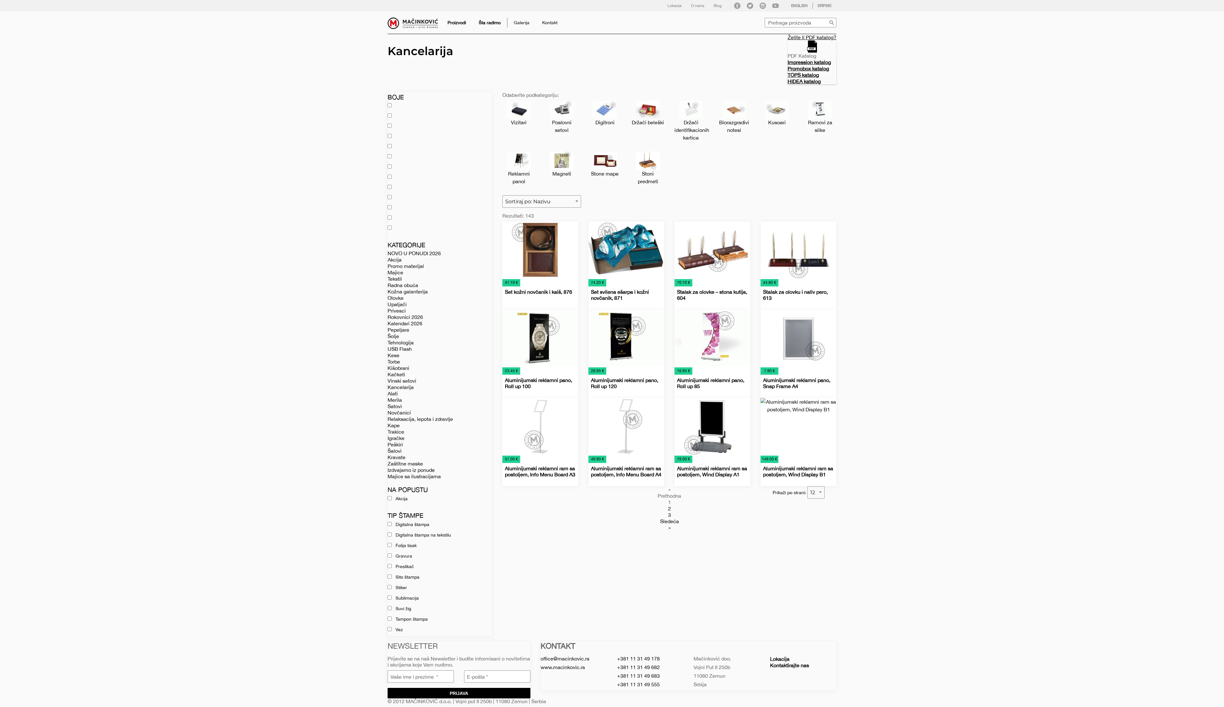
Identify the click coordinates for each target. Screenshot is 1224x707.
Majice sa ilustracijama (414, 476)
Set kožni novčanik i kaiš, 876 (538, 292)
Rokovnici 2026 (405, 317)
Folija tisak (406, 545)
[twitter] (750, 6)
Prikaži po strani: (790, 492)
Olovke (396, 298)
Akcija (395, 260)
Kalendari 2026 (405, 323)
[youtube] (775, 6)
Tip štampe (405, 515)
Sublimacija (407, 598)
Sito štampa (407, 577)
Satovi (395, 406)
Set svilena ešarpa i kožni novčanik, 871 (620, 295)
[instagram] (763, 6)
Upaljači (397, 304)
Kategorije (406, 245)
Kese (393, 355)
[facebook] (737, 6)
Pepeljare (398, 330)
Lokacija (780, 659)
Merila (395, 400)
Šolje (393, 336)
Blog (718, 6)
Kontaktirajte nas (789, 665)
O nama (697, 6)
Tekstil (395, 279)
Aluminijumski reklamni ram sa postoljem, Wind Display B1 (798, 471)
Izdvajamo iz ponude (411, 470)
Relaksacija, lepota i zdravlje (420, 419)
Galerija (521, 22)
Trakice (396, 432)
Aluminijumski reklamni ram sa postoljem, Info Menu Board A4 (626, 471)
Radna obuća (403, 285)
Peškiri (395, 444)
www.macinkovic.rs (563, 667)
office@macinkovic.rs (565, 658)
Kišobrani (398, 368)
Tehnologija (401, 342)
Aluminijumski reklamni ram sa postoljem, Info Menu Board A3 (540, 471)
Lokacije (674, 6)
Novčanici (399, 412)
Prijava (459, 693)
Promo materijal (406, 266)
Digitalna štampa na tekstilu (423, 534)
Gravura (404, 556)
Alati (393, 393)
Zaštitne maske (405, 463)
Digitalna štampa (412, 524)
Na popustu (408, 489)
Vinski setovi (402, 381)
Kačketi (396, 374)
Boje (396, 97)
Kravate (396, 457)
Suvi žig (403, 608)
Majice (395, 272)
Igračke (396, 438)
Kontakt (549, 22)
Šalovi (395, 451)
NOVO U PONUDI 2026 (414, 253)
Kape (394, 425)
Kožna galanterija (408, 291)
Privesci (397, 311)
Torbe (394, 361)
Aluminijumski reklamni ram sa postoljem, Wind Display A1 (712, 471)
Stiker (401, 587)
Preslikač (405, 566)
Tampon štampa (412, 619)
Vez (399, 629)
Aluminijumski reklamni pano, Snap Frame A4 (796, 383)
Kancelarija (401, 387)
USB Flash (400, 349)
